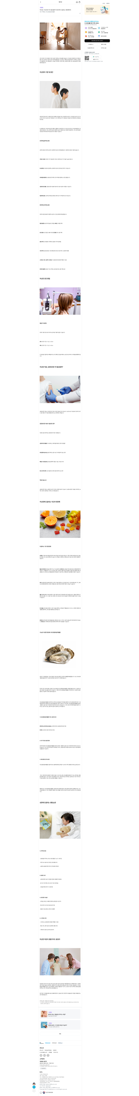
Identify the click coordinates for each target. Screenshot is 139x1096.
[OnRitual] (60, 1043)
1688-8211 (43, 1061)
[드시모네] (42, 1043)
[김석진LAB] (54, 1043)
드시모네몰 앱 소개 (43, 1052)
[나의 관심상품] (34, 1087)
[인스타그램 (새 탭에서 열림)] (41, 1055)
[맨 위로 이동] (34, 1090)
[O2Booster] (47, 1043)
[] (56, 1081)
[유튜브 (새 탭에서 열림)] (44, 1055)
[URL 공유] (80, 13)
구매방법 (50, 1052)
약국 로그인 (55, 1052)
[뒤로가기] (41, 2)
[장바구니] (79, 2)
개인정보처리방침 (48, 1050)
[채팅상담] (34, 1083)
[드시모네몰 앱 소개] (48, 1055)
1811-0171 (48, 1086)
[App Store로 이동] (96, 59)
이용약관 (54, 1050)
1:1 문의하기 (43, 1068)
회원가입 (107, 3)
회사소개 (41, 1050)
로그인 (104, 3)
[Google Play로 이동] (96, 57)
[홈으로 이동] (77, 2)
